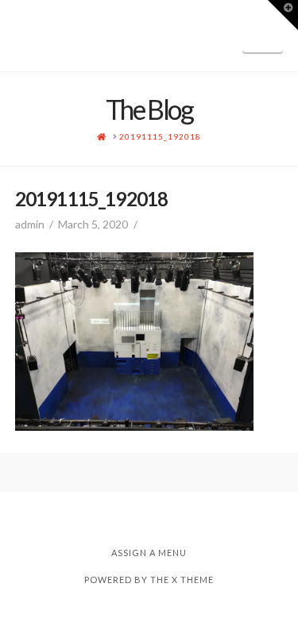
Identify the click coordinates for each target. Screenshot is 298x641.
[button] (262, 34)
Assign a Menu (149, 552)
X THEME (193, 579)
